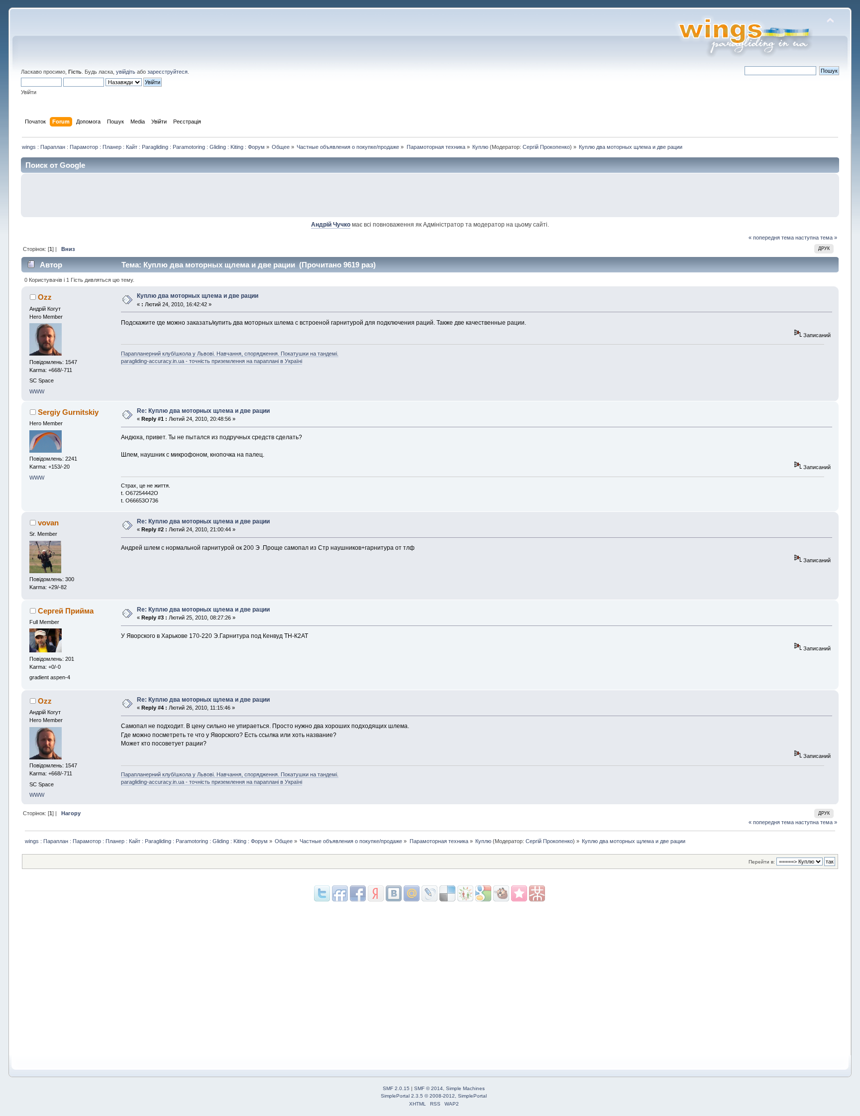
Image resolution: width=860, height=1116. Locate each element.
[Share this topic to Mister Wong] (519, 893)
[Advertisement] (718, 195)
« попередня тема (771, 238)
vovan (48, 522)
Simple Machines (465, 1088)
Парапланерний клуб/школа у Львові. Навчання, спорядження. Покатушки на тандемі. (229, 354)
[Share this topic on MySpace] (394, 893)
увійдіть (125, 72)
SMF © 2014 (428, 1088)
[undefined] (537, 893)
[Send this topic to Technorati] (501, 893)
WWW (36, 391)
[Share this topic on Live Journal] (412, 893)
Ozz (45, 297)
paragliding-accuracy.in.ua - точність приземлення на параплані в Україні (211, 361)
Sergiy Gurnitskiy (68, 412)
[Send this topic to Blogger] (483, 893)
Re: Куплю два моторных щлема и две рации (203, 410)
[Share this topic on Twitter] (322, 893)
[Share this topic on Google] (447, 893)
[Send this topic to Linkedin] (376, 893)
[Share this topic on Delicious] (429, 893)
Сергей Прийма (66, 611)
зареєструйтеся (167, 72)
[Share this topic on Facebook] (358, 893)
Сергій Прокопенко (546, 147)
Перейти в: (762, 862)
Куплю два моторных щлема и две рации (197, 295)
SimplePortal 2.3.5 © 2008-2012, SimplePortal (434, 1096)
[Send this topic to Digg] (465, 893)
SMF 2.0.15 (396, 1088)
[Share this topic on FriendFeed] (340, 893)
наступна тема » (816, 238)
